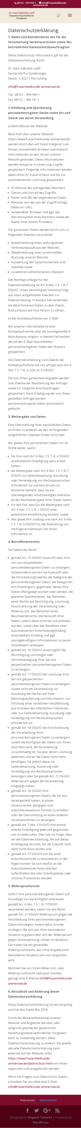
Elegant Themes (40, 1117)
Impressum (27, 1100)
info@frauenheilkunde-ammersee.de (34, 87)
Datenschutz (48, 1100)
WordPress (41, 1122)
